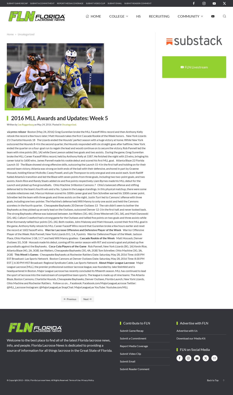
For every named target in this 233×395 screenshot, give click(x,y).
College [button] (117, 16)
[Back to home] (37, 16)
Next (86, 299)
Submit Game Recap (17, 3)
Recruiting (159, 16)
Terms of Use (75, 380)
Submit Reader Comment (137, 3)
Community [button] (188, 16)
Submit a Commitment (42, 3)
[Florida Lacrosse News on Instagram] (204, 3)
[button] (224, 16)
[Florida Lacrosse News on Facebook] (193, 3)
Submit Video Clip (95, 3)
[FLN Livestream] (213, 16)
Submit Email (115, 3)
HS (138, 16)
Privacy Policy (87, 380)
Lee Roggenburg (26, 124)
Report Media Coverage (70, 3)
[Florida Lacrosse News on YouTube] (214, 3)
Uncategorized (69, 124)
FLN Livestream (196, 67)
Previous (71, 299)
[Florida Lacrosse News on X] (224, 3)
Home (96, 16)
